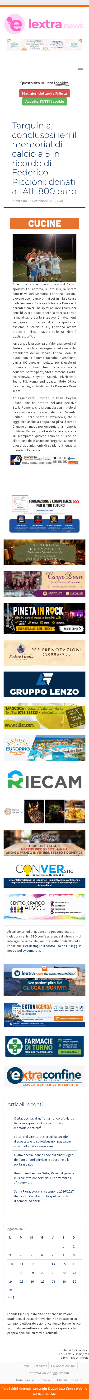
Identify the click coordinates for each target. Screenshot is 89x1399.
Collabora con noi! (63, 1366)
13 (42, 1264)
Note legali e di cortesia (33, 1380)
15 (64, 1264)
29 (64, 1281)
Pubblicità (61, 1380)
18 (21, 1273)
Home (26, 1366)
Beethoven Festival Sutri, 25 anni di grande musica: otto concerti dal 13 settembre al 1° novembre (44, 1178)
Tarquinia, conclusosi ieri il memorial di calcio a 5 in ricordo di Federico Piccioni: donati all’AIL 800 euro (44, 158)
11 (21, 1264)
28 (53, 1281)
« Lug (10, 1297)
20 (42, 1273)
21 (53, 1273)
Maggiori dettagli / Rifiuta (44, 93)
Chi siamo (40, 1366)
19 (32, 1273)
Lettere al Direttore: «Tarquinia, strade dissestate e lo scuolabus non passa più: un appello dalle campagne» (42, 1141)
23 (74, 1273)
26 (32, 1281)
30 (74, 1281)
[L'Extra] (44, 24)
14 (53, 1264)
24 (11, 1281)
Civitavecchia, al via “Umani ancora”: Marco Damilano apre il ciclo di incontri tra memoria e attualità (44, 1123)
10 (11, 1264)
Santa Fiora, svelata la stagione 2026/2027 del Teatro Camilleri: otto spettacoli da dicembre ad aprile (44, 1196)
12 (32, 1264)
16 (74, 1264)
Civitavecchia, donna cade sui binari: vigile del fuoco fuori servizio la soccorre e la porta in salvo (43, 1159)
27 (42, 1281)
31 (11, 1290)
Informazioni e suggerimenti (49, 1373)
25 (21, 1281)
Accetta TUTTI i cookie (44, 101)
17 (11, 1273)
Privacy (76, 1380)
